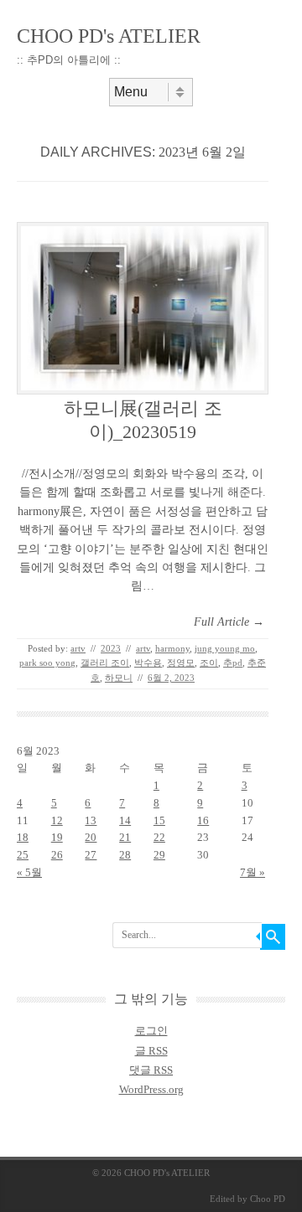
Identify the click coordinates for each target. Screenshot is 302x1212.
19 (57, 837)
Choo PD (267, 1199)
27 (90, 854)
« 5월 (29, 872)
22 (159, 837)
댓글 (151, 1070)
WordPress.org (151, 1089)
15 (159, 820)
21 (125, 837)
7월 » (252, 872)
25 (23, 854)
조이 (209, 663)
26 (57, 854)
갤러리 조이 (105, 663)
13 (90, 820)
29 (159, 854)
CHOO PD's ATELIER (108, 36)
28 (125, 854)
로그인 (151, 1030)
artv (78, 648)
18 (23, 837)
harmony (172, 648)
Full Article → (229, 622)
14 (125, 820)
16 (203, 820)
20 (90, 837)
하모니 (119, 678)
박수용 (148, 663)
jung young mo (225, 648)
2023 (111, 648)
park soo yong (47, 663)
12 (57, 820)
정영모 (181, 663)
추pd (232, 663)
